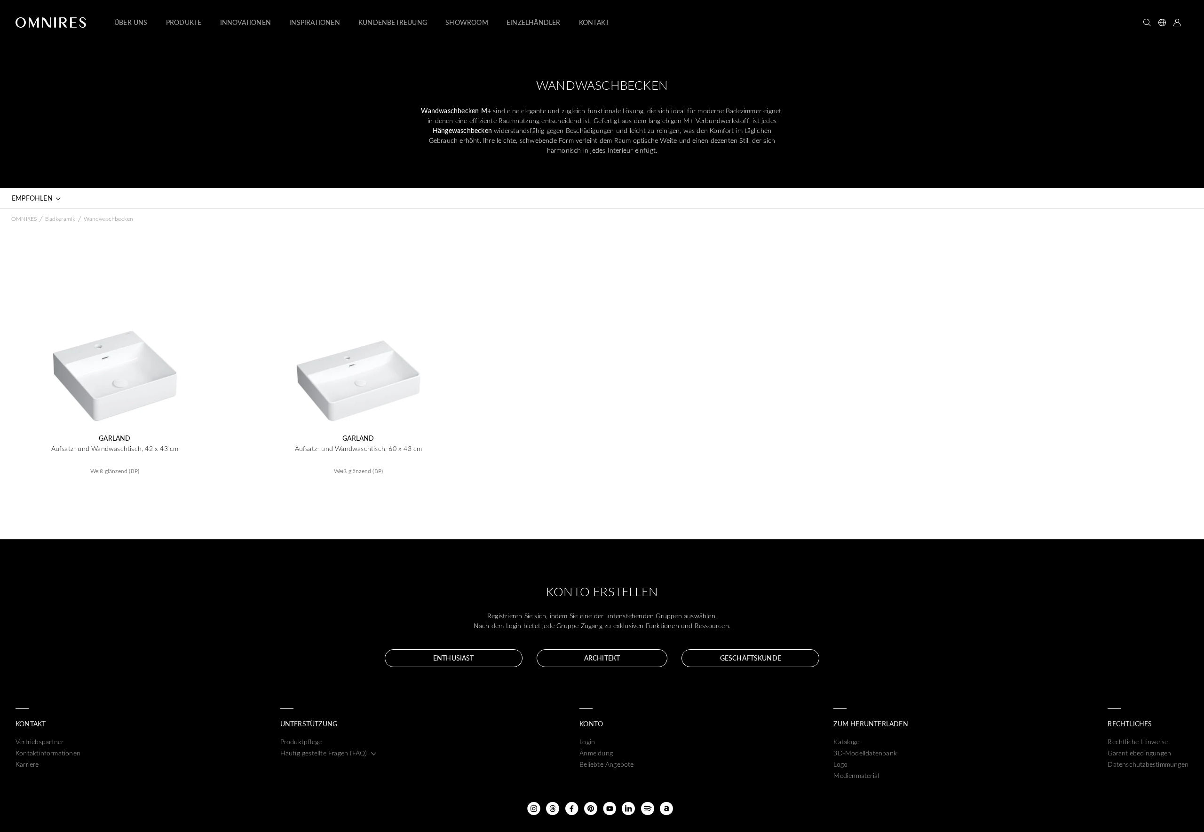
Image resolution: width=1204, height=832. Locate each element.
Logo (840, 764)
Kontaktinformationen (48, 752)
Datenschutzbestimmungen (1148, 764)
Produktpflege (301, 741)
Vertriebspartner (39, 741)
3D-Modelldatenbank (865, 752)
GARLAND (114, 438)
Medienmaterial (856, 775)
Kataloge (846, 741)
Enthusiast (453, 657)
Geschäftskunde (750, 657)
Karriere (27, 764)
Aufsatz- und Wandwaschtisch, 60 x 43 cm (358, 448)
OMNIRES (24, 218)
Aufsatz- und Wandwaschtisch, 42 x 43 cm (115, 448)
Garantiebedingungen (1139, 752)
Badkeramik (60, 218)
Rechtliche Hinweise (1138, 741)
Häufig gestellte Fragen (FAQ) (323, 752)
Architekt (602, 657)
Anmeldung (596, 752)
